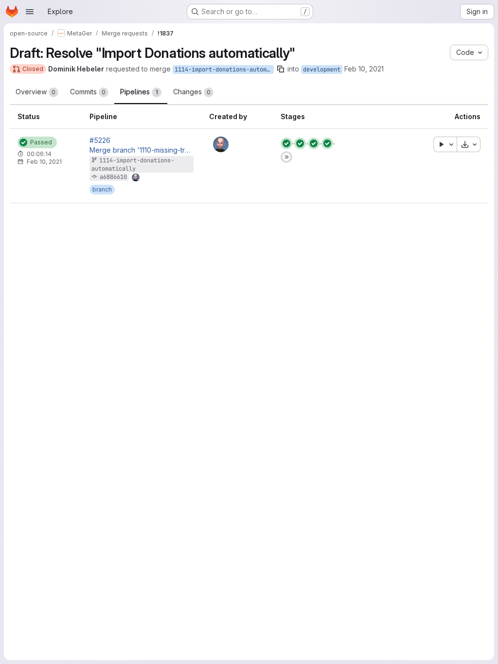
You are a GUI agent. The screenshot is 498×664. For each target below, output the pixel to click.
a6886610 (113, 177)
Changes (192, 91)
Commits (88, 91)
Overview (35, 91)
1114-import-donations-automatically (224, 69)
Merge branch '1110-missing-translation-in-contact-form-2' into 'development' (141, 150)
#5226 (99, 140)
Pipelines (139, 91)
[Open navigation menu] (29, 11)
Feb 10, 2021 (364, 69)
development (321, 69)
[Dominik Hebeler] (221, 144)
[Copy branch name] (280, 69)
